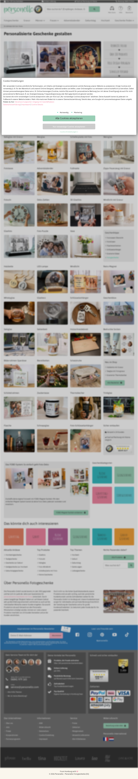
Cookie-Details (37, 105)
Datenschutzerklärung (11, 105)
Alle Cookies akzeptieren (69, 118)
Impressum (26, 105)
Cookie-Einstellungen (68, 132)
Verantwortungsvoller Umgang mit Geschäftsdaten (34, 102)
